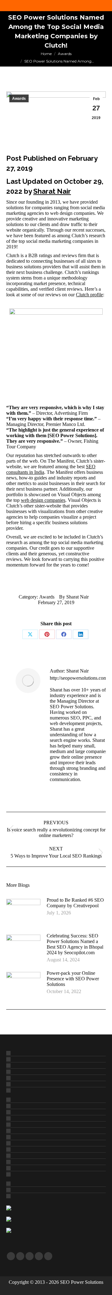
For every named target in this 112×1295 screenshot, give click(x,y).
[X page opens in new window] (20, 1256)
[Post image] (23, 911)
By (74, 596)
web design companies (43, 500)
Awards (19, 98)
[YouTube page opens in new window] (30, 1256)
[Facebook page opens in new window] (11, 1256)
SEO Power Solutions (81, 1282)
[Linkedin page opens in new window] (39, 1256)
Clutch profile (89, 294)
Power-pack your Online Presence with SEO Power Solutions (73, 978)
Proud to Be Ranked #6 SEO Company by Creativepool (75, 902)
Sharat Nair (52, 191)
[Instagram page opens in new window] (48, 1256)
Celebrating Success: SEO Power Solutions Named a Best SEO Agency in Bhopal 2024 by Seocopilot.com (75, 944)
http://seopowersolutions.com (78, 678)
